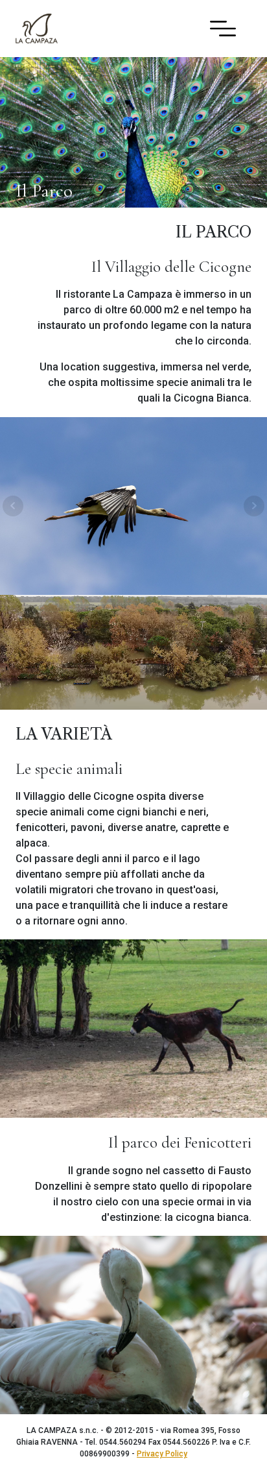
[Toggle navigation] (222, 28)
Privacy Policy (162, 1453)
